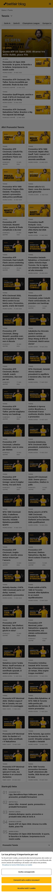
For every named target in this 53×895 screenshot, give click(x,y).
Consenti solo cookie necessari (26, 880)
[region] (26, 873)
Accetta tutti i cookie (26, 888)
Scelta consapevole (26, 872)
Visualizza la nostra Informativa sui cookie (17, 865)
